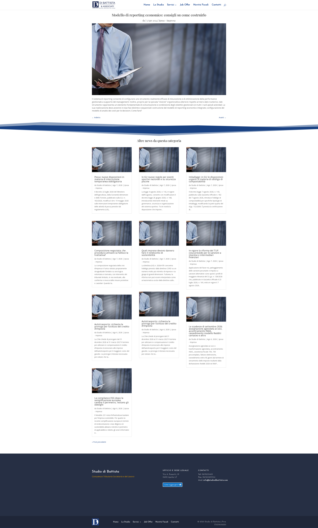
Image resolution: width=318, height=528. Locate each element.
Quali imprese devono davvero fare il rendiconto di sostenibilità (158, 252)
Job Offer (185, 5)
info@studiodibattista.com (215, 480)
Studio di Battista (104, 185)
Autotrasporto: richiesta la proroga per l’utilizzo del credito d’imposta (111, 326)
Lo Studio (158, 5)
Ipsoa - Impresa (167, 20)
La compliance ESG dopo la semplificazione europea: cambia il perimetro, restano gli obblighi (111, 401)
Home (147, 5)
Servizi (170, 5)
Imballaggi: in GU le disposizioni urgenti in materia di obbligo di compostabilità (206, 179)
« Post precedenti (99, 442)
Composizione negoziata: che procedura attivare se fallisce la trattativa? (111, 252)
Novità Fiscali (201, 5)
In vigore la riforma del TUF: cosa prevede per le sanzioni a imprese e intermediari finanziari (205, 254)
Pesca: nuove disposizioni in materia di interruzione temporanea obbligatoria (109, 179)
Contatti (216, 5)
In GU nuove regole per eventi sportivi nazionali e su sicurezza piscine (159, 179)
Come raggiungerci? (171, 485)
